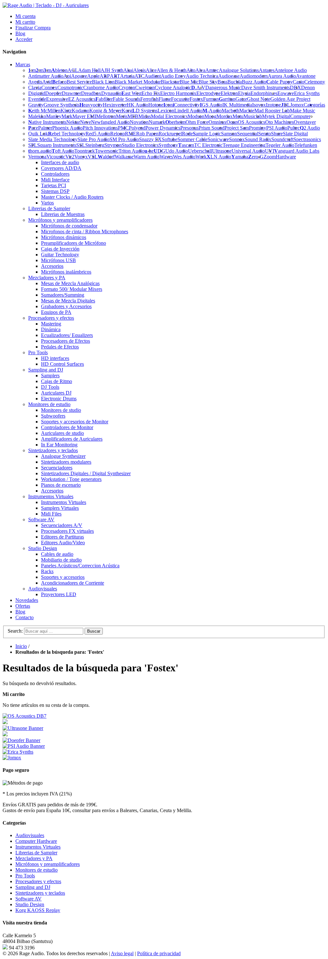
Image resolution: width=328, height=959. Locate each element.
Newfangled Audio (110, 122)
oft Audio (63, 151)
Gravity (36, 105)
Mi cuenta (25, 16)
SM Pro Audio (124, 139)
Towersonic (107, 151)
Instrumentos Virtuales (38, 847)
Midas (144, 116)
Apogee (79, 76)
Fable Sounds (126, 99)
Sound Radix (258, 139)
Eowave (285, 93)
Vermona (37, 156)
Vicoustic (55, 156)
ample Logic (207, 133)
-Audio (212, 110)
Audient (152, 76)
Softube (169, 139)
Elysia (244, 93)
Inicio (21, 646)
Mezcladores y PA (34, 858)
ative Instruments (47, 122)
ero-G (256, 156)
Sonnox (237, 139)
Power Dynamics (162, 128)
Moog (210, 116)
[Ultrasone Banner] (23, 728)
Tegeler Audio (280, 145)
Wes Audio (184, 156)
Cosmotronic (70, 87)
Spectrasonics (307, 139)
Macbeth (230, 110)
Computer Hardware (36, 841)
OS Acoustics (251, 122)
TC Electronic (208, 145)
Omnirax (217, 122)
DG (159, 151)
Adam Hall (89, 70)
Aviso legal (122, 953)
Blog (20, 33)
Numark (157, 122)
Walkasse (124, 156)
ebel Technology (67, 133)
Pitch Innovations (100, 128)
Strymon (113, 145)
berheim (175, 122)
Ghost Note (258, 99)
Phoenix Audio (67, 128)
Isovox (259, 105)
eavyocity (91, 105)
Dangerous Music (223, 87)
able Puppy (279, 81)
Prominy (257, 128)
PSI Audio (276, 128)
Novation (139, 122)
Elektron (229, 93)
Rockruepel (170, 133)
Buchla (234, 81)
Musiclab (252, 116)
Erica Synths (307, 93)
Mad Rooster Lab (272, 110)
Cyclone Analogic (173, 87)
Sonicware (218, 139)
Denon (308, 87)
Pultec (293, 128)
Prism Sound (212, 128)
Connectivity (186, 105)
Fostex (196, 99)
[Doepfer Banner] (21, 740)
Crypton (127, 87)
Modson (196, 116)
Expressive (57, 99)
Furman (211, 99)
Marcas (22, 64)
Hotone (155, 105)
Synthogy (168, 145)
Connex (49, 87)
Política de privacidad (159, 953)
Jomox (297, 105)
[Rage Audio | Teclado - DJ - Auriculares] (46, 5)
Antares (267, 70)
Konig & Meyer (105, 110)
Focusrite (180, 99)
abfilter (104, 99)
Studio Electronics (140, 145)
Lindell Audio (188, 110)
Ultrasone (222, 151)
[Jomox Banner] (18, 752)
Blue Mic (189, 81)
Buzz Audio (254, 81)
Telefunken (305, 145)
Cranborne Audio (101, 87)
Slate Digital (295, 133)
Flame (165, 99)
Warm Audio (147, 156)
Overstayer (305, 122)
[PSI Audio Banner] (24, 746)
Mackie (246, 110)
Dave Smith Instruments (265, 87)
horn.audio (40, 151)
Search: (15, 631)
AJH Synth (112, 70)
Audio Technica (202, 76)
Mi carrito (25, 22)
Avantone (306, 76)
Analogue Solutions (239, 70)
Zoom (270, 156)
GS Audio (211, 105)
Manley (54, 116)
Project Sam (237, 128)
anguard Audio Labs (296, 151)
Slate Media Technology (53, 139)
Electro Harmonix (178, 93)
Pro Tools (25, 875)
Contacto (24, 617)
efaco (59, 81)
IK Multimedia (237, 105)
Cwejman (145, 87)
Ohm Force (197, 122)
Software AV (28, 898)
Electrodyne (208, 93)
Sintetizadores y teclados (40, 893)
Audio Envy (173, 76)
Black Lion (103, 81)
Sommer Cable (192, 139)
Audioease (229, 76)
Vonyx (81, 156)
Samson (229, 133)
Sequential (247, 133)
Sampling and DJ (32, 887)
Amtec (212, 70)
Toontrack (84, 151)
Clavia (34, 87)
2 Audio (310, 128)
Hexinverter (115, 105)
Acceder (23, 39)
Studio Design (29, 904)
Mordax (225, 116)
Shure (277, 133)
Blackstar (170, 81)
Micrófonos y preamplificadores (47, 864)
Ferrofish (149, 99)
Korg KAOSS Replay (37, 910)
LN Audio (219, 156)
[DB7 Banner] (24, 716)
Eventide (37, 99)
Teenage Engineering (244, 145)
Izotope (273, 105)
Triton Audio (131, 151)
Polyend (137, 128)
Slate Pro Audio (94, 139)
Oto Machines (279, 122)
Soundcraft (282, 139)
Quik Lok (38, 133)
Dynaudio (111, 93)
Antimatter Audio (45, 76)
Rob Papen (147, 133)
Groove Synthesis (61, 105)
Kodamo (80, 110)
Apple (93, 76)
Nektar (73, 122)
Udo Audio (176, 151)
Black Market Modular (138, 81)
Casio (298, 81)
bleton (59, 70)
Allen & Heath (171, 70)
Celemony (314, 81)
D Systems (145, 110)
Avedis (35, 81)
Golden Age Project (290, 99)
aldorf (106, 156)
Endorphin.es (263, 93)
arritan (227, 99)
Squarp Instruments (56, 145)
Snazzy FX (150, 139)
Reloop (117, 133)
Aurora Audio (282, 76)
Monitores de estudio (36, 870)
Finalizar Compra (33, 27)
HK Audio (137, 105)
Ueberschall (200, 151)
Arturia (127, 76)
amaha (239, 156)
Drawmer (71, 93)
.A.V (198, 87)
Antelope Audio (291, 70)
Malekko (37, 116)
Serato (264, 133)
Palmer (45, 128)
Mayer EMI (84, 116)
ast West (131, 93)
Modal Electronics (169, 116)
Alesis (139, 70)
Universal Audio (248, 151)
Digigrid (36, 93)
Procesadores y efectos (38, 881)
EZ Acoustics (81, 99)
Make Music (302, 110)
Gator (241, 99)
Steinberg (94, 145)
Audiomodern (254, 76)
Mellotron (106, 116)
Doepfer (53, 93)
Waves (166, 156)
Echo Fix (151, 93)
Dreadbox (91, 93)
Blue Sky (208, 81)
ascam (186, 145)
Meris (121, 116)
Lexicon (166, 110)
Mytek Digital (276, 116)
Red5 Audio (98, 133)
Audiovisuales (29, 835)
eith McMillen (44, 110)
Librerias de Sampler (36, 852)
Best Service (79, 81)
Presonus (189, 128)
